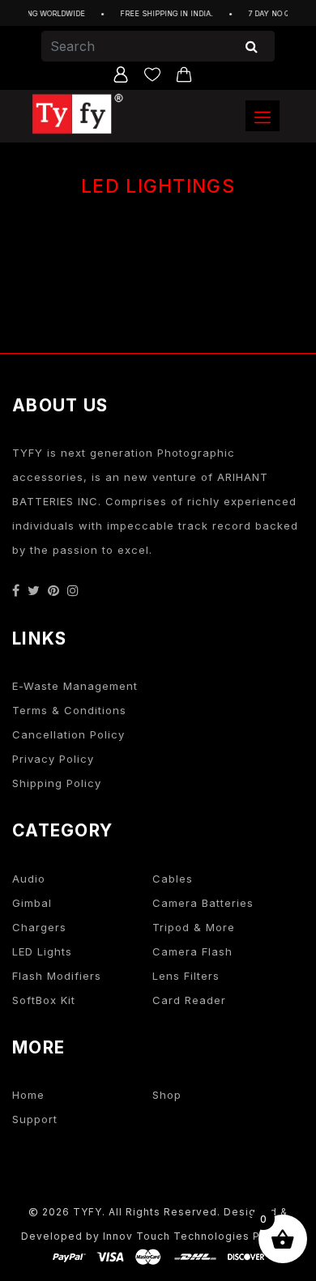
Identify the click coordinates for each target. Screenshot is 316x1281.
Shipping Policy (56, 783)
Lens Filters (186, 975)
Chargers (39, 927)
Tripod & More (193, 927)
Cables (172, 878)
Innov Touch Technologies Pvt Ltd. (199, 1236)
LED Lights (42, 951)
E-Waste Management (75, 685)
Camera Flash (192, 951)
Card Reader (189, 1000)
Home (28, 1094)
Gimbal (32, 902)
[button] (263, 115)
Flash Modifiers (56, 975)
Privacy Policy (53, 758)
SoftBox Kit (43, 1000)
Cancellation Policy (68, 734)
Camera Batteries (203, 902)
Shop (166, 1094)
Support (35, 1119)
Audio (28, 878)
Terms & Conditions (69, 710)
